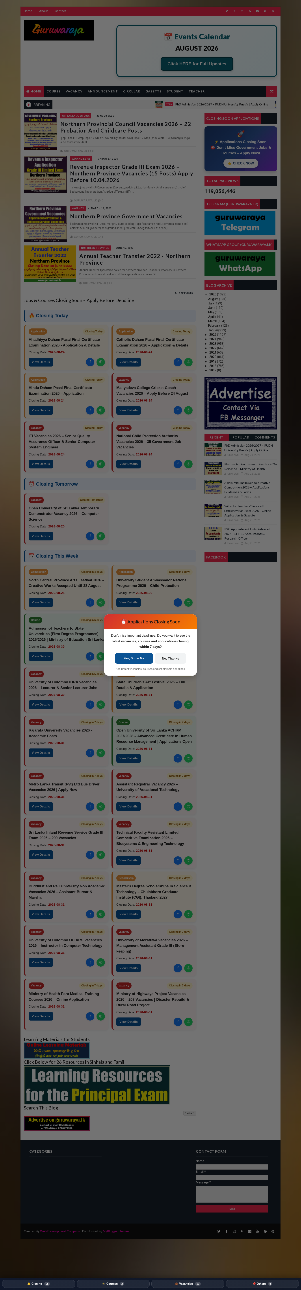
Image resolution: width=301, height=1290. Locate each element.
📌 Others (261, 1283)
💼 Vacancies (187, 1283)
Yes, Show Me (134, 658)
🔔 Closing (37, 1283)
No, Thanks (170, 658)
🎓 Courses (112, 1283)
